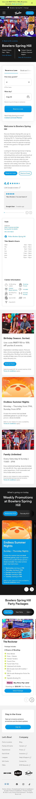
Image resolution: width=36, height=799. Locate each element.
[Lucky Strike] (7, 773)
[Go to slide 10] (11, 213)
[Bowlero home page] (18, 13)
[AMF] (18, 773)
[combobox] (18, 82)
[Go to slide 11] (12, 213)
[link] (30, 13)
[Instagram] (23, 784)
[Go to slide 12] (13, 213)
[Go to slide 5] (7, 213)
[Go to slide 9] (10, 213)
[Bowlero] (28, 773)
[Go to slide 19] (18, 213)
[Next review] (30, 212)
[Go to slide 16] (16, 213)
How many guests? (10, 77)
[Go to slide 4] (6, 213)
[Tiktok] (29, 784)
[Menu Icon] (4, 13)
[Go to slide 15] (15, 213)
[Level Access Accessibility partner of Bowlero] (6, 784)
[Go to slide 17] (17, 213)
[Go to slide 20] (19, 213)
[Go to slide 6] (8, 213)
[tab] (11, 70)
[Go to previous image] (26, 33)
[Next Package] (32, 700)
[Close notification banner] (32, 3)
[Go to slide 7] (9, 213)
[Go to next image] (32, 33)
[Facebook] (17, 784)
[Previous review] (27, 212)
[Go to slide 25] (23, 213)
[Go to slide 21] (20, 213)
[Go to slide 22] (21, 213)
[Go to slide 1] (4, 213)
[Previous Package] (26, 700)
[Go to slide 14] (14, 213)
